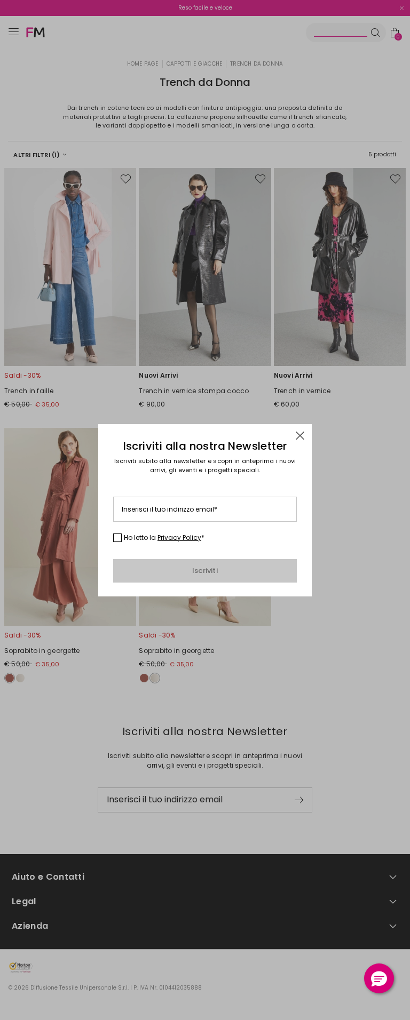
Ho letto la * (164, 537)
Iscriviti (205, 570)
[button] (379, 978)
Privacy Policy (179, 537)
